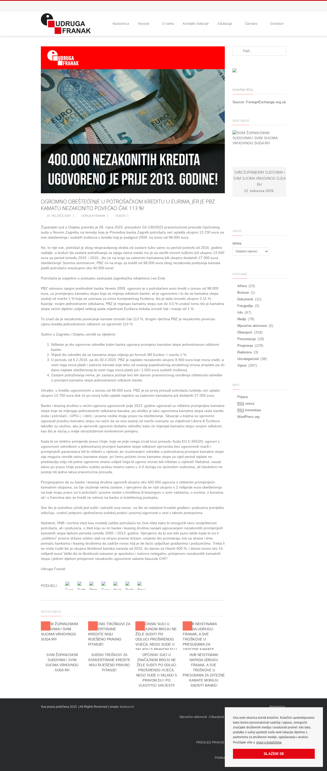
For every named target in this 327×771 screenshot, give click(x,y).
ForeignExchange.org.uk (266, 102)
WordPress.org (248, 417)
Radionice (244, 352)
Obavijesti (244, 332)
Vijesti (120, 215)
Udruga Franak (93, 215)
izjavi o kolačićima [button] (269, 742)
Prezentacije (246, 339)
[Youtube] (281, 6)
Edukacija (225, 23)
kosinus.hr (127, 707)
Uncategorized (248, 359)
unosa (245, 403)
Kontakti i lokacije (196, 23)
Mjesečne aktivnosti (252, 326)
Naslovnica (121, 23)
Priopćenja (245, 346)
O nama (168, 23)
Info (240, 312)
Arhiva (236, 243)
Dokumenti (245, 299)
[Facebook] (271, 6)
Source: (239, 102)
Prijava (242, 397)
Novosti (143, 23)
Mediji (241, 319)
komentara (249, 410)
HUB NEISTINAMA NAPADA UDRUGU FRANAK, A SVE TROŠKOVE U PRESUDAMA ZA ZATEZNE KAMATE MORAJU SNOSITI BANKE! (204, 670)
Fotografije (245, 306)
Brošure (243, 292)
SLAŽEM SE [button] (274, 754)
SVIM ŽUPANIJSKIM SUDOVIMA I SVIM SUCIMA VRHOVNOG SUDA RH (259, 178)
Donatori (277, 23)
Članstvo (251, 23)
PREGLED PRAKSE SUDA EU (217, 742)
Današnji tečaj (242, 90)
